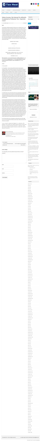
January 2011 (30, 416)
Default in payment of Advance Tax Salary (19, 124)
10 (29, 83)
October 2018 (30, 335)
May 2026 (29, 188)
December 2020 (30, 293)
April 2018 (29, 345)
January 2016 (30, 388)
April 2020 (29, 306)
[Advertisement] (33, 46)
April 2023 (29, 248)
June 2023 (29, 245)
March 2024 (29, 230)
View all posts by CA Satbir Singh (11, 136)
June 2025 (29, 206)
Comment (4, 153)
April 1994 (29, 427)
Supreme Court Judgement (13, 123)
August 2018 (30, 338)
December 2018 (30, 332)
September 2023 (30, 240)
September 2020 (30, 298)
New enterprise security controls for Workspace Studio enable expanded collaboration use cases (33, 134)
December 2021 (30, 274)
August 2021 (30, 280)
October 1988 (30, 432)
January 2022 (30, 272)
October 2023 (30, 238)
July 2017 (29, 359)
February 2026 (30, 193)
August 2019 (30, 319)
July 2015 (29, 398)
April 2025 (29, 209)
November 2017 (30, 353)
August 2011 (30, 411)
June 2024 (29, 225)
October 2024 (30, 219)
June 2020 (29, 303)
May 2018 (29, 343)
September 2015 (30, 395)
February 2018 (30, 348)
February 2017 (30, 367)
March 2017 (29, 366)
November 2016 (30, 372)
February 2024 (30, 232)
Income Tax (6, 123)
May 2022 (29, 266)
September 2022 (30, 259)
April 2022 (29, 267)
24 (29, 86)
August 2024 (30, 222)
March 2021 (29, 288)
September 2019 (30, 317)
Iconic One (28, 440)
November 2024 (30, 217)
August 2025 (30, 203)
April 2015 (29, 401)
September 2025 (30, 201)
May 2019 (29, 324)
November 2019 (30, 314)
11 (30, 83)
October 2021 (30, 277)
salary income (20, 125)
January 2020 (30, 311)
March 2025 (29, 211)
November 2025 (30, 198)
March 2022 (29, 269)
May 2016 (29, 382)
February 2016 (30, 387)
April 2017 (29, 364)
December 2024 (30, 216)
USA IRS (16, 12)
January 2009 (30, 419)
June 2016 (29, 380)
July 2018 (29, 340)
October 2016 (30, 374)
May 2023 (29, 246)
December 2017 (30, 351)
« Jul (29, 88)
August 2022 (30, 261)
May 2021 (29, 285)
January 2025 (30, 214)
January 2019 (30, 330)
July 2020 (29, 301)
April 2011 (29, 414)
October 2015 (30, 393)
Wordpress (38, 440)
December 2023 (30, 235)
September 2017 (30, 356)
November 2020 (30, 295)
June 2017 (29, 361)
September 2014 (30, 403)
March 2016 (29, 385)
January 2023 (30, 253)
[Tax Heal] (10, 7)
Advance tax (20, 123)
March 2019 (29, 327)
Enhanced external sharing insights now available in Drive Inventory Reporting (33, 138)
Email (3, 168)
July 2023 (29, 243)
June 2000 (29, 424)
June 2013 (29, 406)
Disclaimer (31, 169)
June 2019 (29, 322)
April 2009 (29, 417)
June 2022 (29, 264)
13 (33, 83)
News (11, 12)
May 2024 (29, 227)
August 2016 (30, 377)
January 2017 (30, 369)
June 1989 (29, 430)
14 (34, 83)
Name (3, 164)
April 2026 (29, 190)
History (7, 12)
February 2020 (30, 309)
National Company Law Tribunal (32, 176)
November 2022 (30, 256)
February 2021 (30, 290)
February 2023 (30, 251)
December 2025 (30, 196)
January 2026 (30, 195)
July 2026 (29, 185)
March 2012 (29, 409)
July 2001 (29, 422)
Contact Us (32, 166)
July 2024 (29, 224)
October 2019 (30, 316)
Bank (3, 12)
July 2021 (29, 282)
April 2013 (29, 408)
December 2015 (30, 390)
